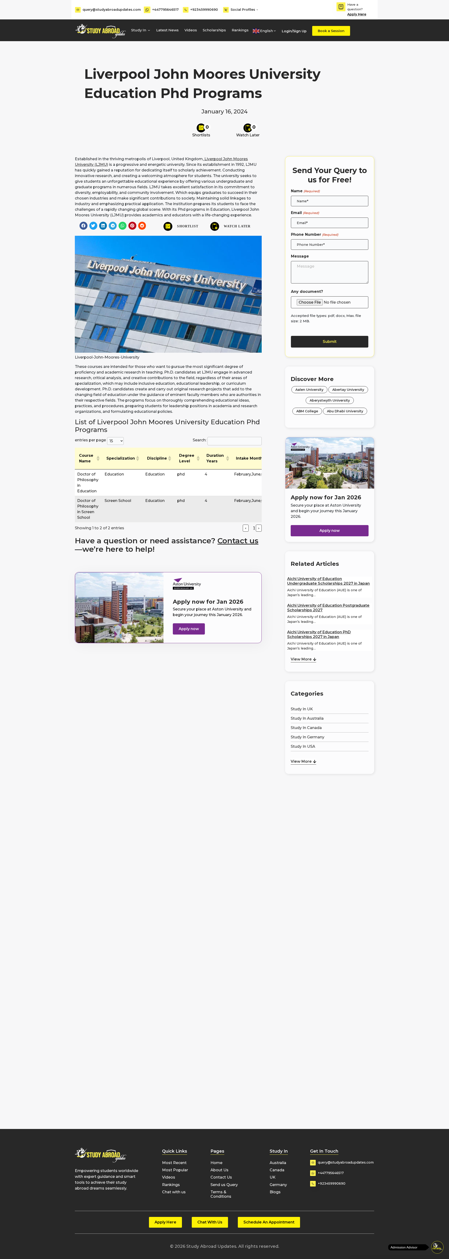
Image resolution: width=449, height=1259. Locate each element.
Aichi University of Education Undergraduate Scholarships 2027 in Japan (328, 581)
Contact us (237, 540)
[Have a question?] (341, 7)
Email (305, 212)
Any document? (307, 291)
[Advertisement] (329, 799)
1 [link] (254, 528)
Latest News (167, 30)
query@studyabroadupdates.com (112, 9)
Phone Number (314, 234)
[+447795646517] (147, 10)
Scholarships (214, 30)
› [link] (258, 528)
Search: (199, 440)
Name (305, 191)
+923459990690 (204, 9)
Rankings (240, 30)
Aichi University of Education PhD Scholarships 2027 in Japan (319, 634)
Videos (191, 30)
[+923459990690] (185, 9)
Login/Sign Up (294, 31)
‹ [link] (245, 528)
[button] (83, 226)
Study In (138, 30)
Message (300, 256)
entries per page (90, 440)
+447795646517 (165, 9)
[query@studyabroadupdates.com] (77, 9)
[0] (201, 127)
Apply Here (356, 14)
